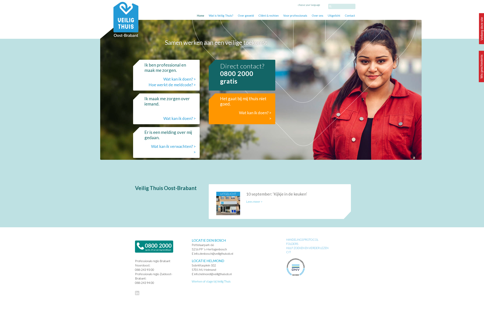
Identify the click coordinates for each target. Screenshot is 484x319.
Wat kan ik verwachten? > (173, 146)
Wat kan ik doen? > (179, 79)
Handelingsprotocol (302, 239)
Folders (292, 243)
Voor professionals (295, 15)
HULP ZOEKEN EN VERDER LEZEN (307, 248)
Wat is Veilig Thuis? (221, 15)
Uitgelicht (334, 15)
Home (200, 15)
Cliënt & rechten (268, 15)
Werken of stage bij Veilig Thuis (211, 281)
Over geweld (246, 15)
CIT (288, 252)
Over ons (317, 15)
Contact (350, 15)
